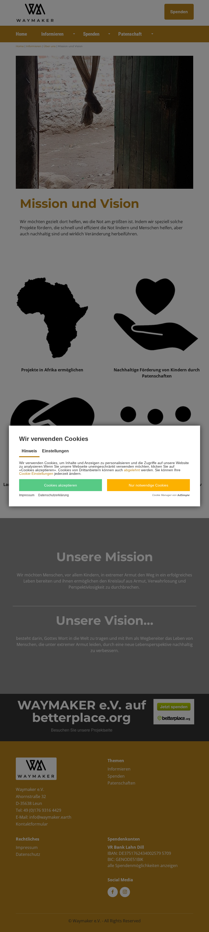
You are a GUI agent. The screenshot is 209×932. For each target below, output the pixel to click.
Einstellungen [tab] (55, 451)
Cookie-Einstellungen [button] (36, 473)
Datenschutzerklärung (53, 495)
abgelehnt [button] (132, 470)
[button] (60, 485)
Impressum (26, 495)
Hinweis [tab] (29, 451)
